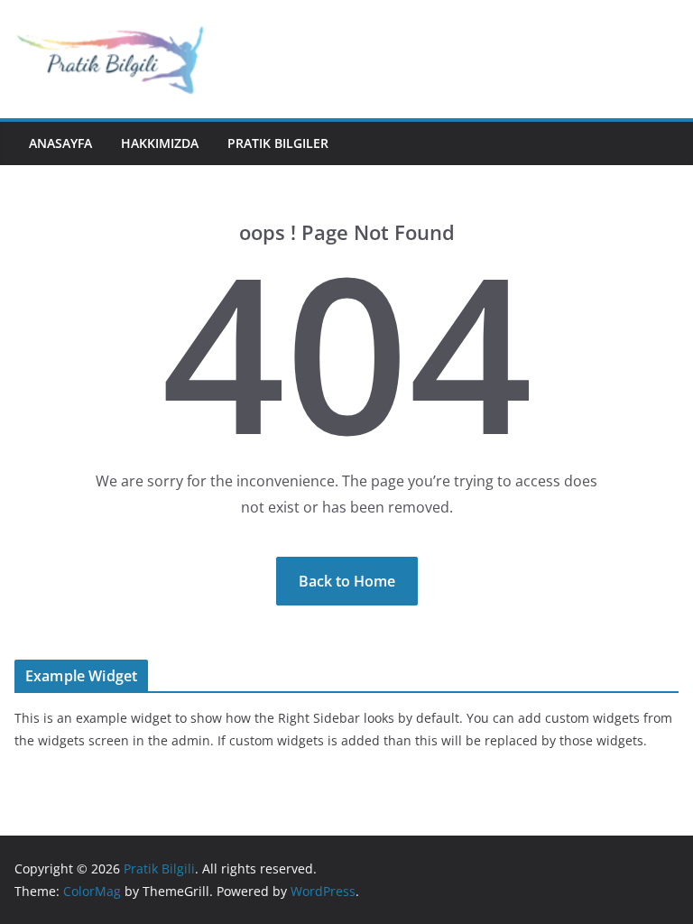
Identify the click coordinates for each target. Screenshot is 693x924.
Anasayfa (60, 143)
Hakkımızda (160, 143)
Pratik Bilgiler (277, 143)
